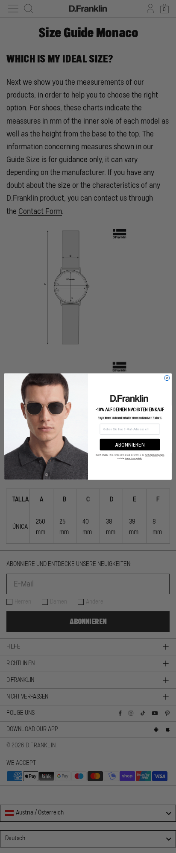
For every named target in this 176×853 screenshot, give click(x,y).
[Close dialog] (167, 377)
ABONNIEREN (130, 444)
